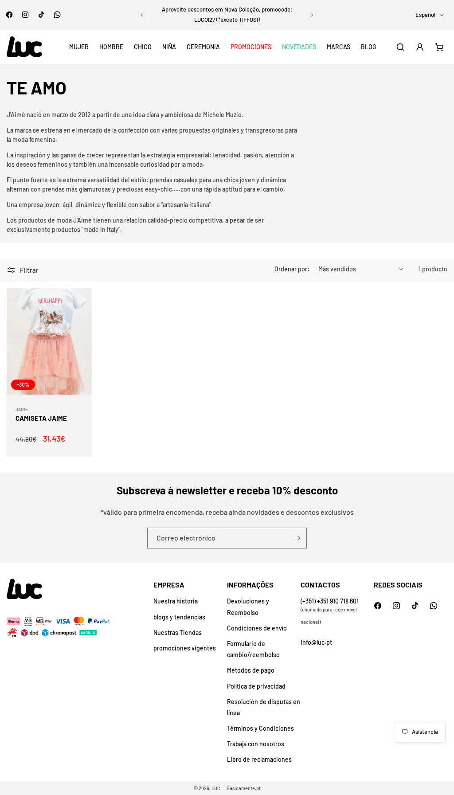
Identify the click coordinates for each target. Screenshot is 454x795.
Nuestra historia (175, 601)
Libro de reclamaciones (259, 759)
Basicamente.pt (244, 788)
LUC (215, 788)
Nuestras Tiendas (177, 632)
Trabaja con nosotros (255, 744)
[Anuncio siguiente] (312, 14)
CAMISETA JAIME (41, 418)
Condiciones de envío (257, 628)
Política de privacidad (256, 686)
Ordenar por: (291, 269)
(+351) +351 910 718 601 (330, 601)
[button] (79, 47)
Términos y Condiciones (260, 728)
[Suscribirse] (296, 538)
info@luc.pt (316, 642)
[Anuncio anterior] (142, 14)
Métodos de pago (250, 670)
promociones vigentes (184, 648)
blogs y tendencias (179, 617)
